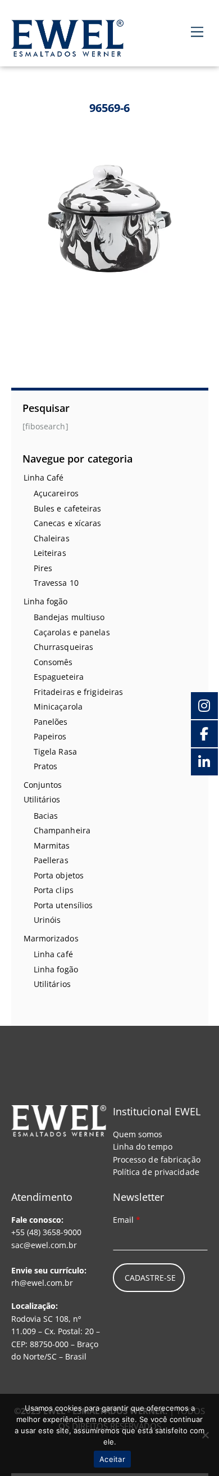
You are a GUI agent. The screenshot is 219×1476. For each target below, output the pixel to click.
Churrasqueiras (63, 646)
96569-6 (109, 107)
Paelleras (51, 860)
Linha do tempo (142, 1146)
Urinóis (47, 919)
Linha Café (44, 477)
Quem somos (138, 1134)
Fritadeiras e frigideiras (79, 692)
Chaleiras (52, 538)
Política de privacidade (156, 1172)
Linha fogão (46, 601)
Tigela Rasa (55, 751)
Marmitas (52, 845)
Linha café (53, 954)
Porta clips (54, 890)
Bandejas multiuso (69, 617)
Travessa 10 (56, 582)
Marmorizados (51, 938)
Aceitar (112, 1459)
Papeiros (50, 736)
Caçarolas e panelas (72, 632)
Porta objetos (59, 875)
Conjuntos (43, 784)
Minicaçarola (58, 706)
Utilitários (42, 799)
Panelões (51, 721)
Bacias (46, 815)
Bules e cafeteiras (68, 508)
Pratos (46, 766)
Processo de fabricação (156, 1159)
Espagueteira (59, 676)
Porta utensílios (63, 905)
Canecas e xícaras (68, 523)
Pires (43, 568)
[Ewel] (67, 50)
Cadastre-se (150, 1277)
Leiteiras (50, 553)
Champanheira (62, 830)
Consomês (53, 662)
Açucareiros (56, 493)
